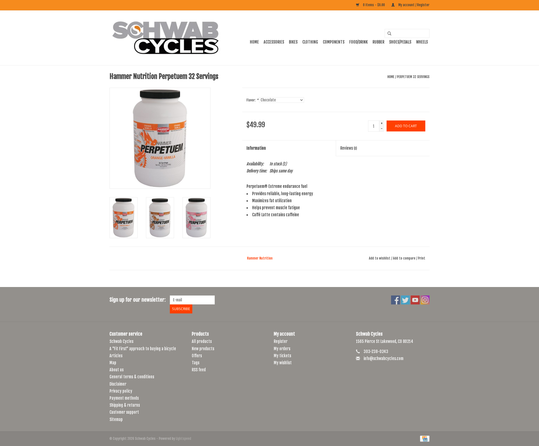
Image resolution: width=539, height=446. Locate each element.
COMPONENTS (333, 42)
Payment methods (124, 398)
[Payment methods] (424, 438)
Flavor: (252, 100)
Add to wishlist (379, 258)
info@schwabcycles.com (383, 358)
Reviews (348, 148)
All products (202, 341)
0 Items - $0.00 (374, 5)
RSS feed (199, 369)
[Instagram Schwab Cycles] (425, 299)
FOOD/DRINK (358, 42)
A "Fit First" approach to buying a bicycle (142, 348)
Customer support (124, 412)
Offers (197, 355)
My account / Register (414, 5)
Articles (115, 355)
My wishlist (283, 362)
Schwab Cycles (121, 341)
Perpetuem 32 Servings (413, 77)
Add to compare (404, 258)
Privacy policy (120, 391)
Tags (195, 362)
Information (256, 148)
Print (421, 258)
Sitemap (116, 419)
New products (203, 348)
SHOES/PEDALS (400, 42)
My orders (282, 348)
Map (112, 362)
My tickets (282, 355)
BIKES (293, 42)
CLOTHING (310, 42)
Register (280, 341)
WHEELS (422, 42)
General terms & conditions (131, 376)
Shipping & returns (124, 405)
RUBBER (378, 42)
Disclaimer (117, 384)
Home (254, 42)
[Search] (387, 33)
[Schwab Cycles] (165, 38)
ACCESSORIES (274, 42)
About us (116, 369)
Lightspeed (183, 438)
